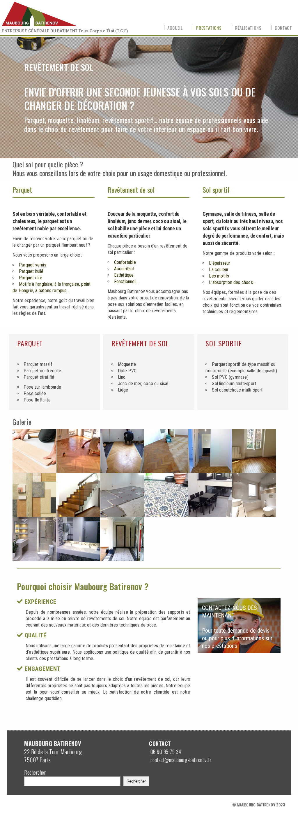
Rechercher (35, 772)
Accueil (175, 27)
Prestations (209, 27)
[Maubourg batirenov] (42, 13)
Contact (283, 27)
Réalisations (248, 27)
